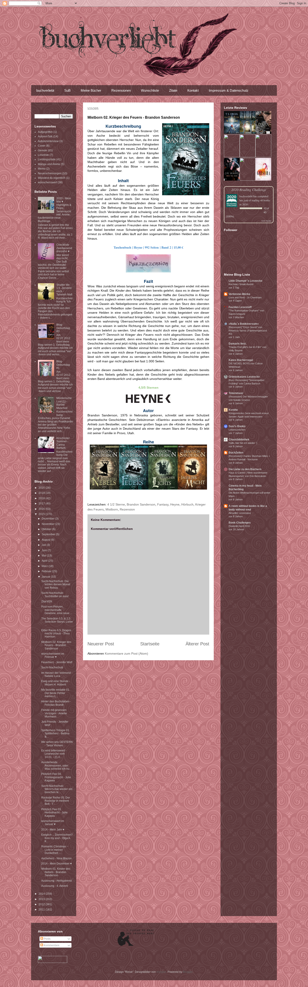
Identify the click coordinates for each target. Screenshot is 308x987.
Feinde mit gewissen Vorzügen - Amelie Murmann (54, 713)
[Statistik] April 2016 (239, 526)
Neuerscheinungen (50, 173)
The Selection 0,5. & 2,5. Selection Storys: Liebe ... (57, 622)
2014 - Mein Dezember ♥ (56, 863)
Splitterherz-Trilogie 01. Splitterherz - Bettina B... (55, 733)
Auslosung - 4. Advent (54, 885)
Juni (45, 550)
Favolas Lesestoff (240, 307)
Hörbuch (187, 504)
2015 (42, 514)
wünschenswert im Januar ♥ (52, 822)
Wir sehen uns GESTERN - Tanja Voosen (57, 743)
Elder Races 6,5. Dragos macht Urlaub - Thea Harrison (56, 633)
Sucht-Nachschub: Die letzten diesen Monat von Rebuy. (55, 584)
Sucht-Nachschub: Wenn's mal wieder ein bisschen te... (56, 789)
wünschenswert (47, 182)
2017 (42, 503)
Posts (47, 938)
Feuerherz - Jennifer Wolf (56, 662)
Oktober (47, 529)
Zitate (173, 90)
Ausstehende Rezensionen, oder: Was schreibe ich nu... (56, 765)
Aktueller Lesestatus (240, 513)
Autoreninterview (48, 141)
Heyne (174, 504)
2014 (42, 893)
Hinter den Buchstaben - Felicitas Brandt (56, 703)
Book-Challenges (240, 522)
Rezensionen (121, 90)
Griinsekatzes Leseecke (244, 376)
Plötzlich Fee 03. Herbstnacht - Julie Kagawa (54, 812)
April (45, 560)
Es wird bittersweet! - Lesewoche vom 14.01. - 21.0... (54, 754)
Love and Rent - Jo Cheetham (245, 297)
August (46, 539)
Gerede (42, 150)
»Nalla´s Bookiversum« (244, 323)
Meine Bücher (91, 90)
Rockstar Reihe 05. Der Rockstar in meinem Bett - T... (55, 801)
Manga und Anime (49, 164)
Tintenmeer (236, 393)
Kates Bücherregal (241, 360)
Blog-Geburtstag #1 (63, 365)
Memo (42, 168)
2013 (42, 899)
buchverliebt (45, 90)
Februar (47, 571)
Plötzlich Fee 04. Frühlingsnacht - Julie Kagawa (56, 777)
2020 (42, 487)
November (48, 524)
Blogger (187, 971)
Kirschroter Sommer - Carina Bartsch (63, 443)
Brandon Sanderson (141, 504)
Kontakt (193, 90)
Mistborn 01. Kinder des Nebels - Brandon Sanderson (55, 872)
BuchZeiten (236, 452)
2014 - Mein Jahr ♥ (52, 829)
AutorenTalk (45, 136)
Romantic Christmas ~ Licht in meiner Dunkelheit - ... (54, 850)
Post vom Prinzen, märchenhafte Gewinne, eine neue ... (56, 610)
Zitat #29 (46, 601)
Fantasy (162, 504)
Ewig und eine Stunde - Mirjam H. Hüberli (55, 683)
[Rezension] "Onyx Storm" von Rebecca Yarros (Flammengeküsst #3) (248, 330)
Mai (44, 555)
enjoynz (161, 971)
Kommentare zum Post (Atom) (126, 653)
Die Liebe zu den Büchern (245, 469)
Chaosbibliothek (239, 439)
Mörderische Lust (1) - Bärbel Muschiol (64, 403)
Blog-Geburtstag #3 (63, 328)
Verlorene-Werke (239, 294)
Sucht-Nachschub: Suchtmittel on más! (55, 594)
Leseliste (43, 155)
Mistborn (112, 509)
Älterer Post (197, 643)
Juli (44, 545)
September (49, 534)
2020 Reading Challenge (248, 189)
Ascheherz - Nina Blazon (56, 858)
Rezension (127, 509)
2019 (42, 493)
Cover (41, 145)
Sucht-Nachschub (52, 667)
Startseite (149, 643)
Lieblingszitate (47, 159)
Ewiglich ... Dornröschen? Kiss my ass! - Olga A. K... (57, 838)
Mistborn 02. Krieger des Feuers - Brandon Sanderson (56, 645)
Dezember (48, 518)
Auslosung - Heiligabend (56, 880)
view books (266, 220)
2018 (42, 498)
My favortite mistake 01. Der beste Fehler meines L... (55, 693)
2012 (42, 904)
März (45, 566)
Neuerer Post (100, 643)
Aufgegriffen (45, 132)
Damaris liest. (237, 343)
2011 (42, 909)
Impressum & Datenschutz (228, 90)
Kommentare (51, 945)
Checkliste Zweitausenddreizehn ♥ (64, 248)
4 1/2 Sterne (116, 504)
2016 (42, 509)
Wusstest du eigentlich (51, 177)
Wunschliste (150, 90)
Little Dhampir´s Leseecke (245, 280)
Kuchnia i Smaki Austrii (241, 284)
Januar (46, 576)
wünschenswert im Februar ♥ (52, 655)
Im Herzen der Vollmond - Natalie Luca (56, 674)
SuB (67, 90)
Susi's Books (237, 426)
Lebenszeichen (237, 429)
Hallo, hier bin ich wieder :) (243, 443)
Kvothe (233, 409)
